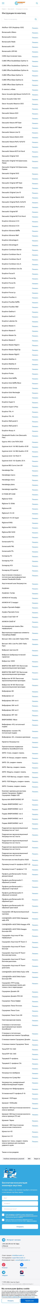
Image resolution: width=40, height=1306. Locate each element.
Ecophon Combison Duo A (11, 254)
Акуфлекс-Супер (8, 593)
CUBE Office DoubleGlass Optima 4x (15, 70)
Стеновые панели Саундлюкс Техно (15, 1044)
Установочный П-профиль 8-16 (13, 1093)
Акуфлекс (5, 588)
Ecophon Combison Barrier (12, 249)
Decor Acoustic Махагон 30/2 (13, 103)
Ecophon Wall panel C (10, 426)
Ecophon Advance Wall (10, 235)
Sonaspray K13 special (10, 570)
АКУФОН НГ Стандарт (10, 602)
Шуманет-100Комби (9, 1103)
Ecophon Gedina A (8, 311)
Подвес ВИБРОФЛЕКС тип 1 (12, 804)
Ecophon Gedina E (8, 316)
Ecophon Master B (8, 330)
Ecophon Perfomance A (10, 368)
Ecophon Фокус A (8, 430)
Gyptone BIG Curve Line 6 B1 (12, 465)
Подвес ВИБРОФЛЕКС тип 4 (12, 818)
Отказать (11, 1301)
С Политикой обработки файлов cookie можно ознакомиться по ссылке (18, 1297)
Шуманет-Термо (8, 1120)
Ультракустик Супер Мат (11, 1077)
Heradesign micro (8, 480)
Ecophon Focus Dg (9, 278)
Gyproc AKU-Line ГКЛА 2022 (12, 441)
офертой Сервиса (32, 1221)
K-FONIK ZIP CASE (8, 494)
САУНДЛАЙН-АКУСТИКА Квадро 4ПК (16, 924)
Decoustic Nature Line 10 (11, 132)
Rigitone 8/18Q (7, 522)
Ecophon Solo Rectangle (11, 392)
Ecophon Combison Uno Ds (12, 268)
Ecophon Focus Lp (8, 292)
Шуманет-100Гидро (9, 1098)
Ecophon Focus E (8, 288)
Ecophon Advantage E (10, 245)
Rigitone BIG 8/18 (8, 537)
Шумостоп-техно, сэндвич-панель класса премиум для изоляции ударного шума (15, 1143)
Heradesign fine (7, 470)
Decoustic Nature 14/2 (10, 108)
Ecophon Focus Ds (8, 283)
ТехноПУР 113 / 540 (9, 1049)
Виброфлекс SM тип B (10, 705)
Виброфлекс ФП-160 (9, 715)
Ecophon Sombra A (9, 397)
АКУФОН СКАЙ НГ (8, 621)
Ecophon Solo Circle (9, 388)
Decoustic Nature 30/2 (10, 113)
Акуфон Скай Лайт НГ (10, 617)
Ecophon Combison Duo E (11, 259)
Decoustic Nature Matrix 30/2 (12, 137)
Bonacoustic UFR (8, 46)
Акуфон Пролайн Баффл (11, 607)
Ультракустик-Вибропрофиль (13, 1088)
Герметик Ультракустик (10, 742)
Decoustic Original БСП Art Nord (14, 216)
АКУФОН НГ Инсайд (9, 598)
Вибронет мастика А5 (10, 650)
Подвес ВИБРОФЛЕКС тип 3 (12, 814)
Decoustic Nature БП (9, 146)
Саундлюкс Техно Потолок (12, 1005)
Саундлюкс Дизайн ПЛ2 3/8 (12, 996)
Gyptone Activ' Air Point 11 (11, 456)
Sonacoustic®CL (8, 541)
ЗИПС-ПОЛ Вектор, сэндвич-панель (15, 777)
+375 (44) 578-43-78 (8, 1244)
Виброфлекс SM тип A (10, 700)
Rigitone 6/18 (6, 508)
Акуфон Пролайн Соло (10, 612)
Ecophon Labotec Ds (9, 321)
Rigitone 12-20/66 (8, 503)
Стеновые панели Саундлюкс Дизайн (16, 1039)
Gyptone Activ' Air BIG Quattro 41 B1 (15, 451)
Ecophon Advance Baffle (11, 230)
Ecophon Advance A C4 (10, 226)
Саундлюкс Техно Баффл (11, 1001)
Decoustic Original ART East (12, 183)
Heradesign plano (8, 484)
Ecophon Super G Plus (10, 407)
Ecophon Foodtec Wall (10, 307)
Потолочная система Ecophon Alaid (15, 859)
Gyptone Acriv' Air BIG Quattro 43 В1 (15, 446)
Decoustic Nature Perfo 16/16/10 (13, 142)
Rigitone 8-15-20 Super (10, 518)
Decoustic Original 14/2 (10, 156)
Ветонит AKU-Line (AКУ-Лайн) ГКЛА (15, 639)
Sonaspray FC (7, 556)
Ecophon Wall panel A (10, 421)
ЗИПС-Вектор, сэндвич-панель (13, 767)
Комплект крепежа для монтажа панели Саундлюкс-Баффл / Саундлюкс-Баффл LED (14, 793)
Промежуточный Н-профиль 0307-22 (16, 864)
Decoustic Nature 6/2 (9, 118)
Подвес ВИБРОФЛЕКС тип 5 (12, 823)
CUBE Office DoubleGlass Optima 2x (15, 65)
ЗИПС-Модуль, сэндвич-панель (14, 772)
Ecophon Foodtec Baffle (11, 302)
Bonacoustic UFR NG (9, 51)
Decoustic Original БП (10, 211)
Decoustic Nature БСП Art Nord (13, 151)
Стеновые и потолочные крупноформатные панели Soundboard (12, 1027)
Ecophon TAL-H (7, 411)
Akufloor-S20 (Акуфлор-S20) (13, 27)
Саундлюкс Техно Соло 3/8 (12, 1015)
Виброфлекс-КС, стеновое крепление (16, 737)
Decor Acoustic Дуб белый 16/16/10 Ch (16, 94)
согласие (11, 1214)
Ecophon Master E (8, 340)
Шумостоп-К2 (7, 1131)
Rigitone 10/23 (7, 499)
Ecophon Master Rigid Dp (11, 349)
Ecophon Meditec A (9, 359)
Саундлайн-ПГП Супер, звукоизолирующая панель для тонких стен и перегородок (13, 985)
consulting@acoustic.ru (22, 1260)
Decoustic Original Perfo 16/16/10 (14, 202)
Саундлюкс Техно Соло (11, 1010)
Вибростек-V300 (8, 661)
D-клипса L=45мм (8, 89)
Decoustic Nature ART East (11, 123)
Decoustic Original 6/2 (10, 178)
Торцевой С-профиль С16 (11, 1063)
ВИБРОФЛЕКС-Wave (9, 719)
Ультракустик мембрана (11, 1073)
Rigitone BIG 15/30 (8, 532)
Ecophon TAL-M (8, 416)
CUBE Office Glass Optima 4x (12, 84)
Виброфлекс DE (8, 691)
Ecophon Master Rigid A (10, 345)
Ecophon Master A (8, 326)
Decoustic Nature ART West (12, 127)
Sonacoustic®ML (8, 546)
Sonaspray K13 (7, 565)
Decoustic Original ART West (12, 188)
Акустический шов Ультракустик (14, 583)
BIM (29, 1158)
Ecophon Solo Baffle (9, 378)
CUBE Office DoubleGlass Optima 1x (15, 61)
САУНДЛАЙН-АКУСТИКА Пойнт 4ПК (15, 972)
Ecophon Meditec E (9, 364)
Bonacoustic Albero (9, 32)
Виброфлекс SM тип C (10, 710)
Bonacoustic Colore (9, 37)
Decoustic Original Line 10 (11, 192)
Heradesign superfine (9, 489)
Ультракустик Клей (9, 1068)
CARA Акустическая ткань (11, 56)
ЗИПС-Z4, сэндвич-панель (12, 762)
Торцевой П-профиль (10, 1058)
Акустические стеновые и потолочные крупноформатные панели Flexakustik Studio (14, 577)
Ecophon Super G (8, 402)
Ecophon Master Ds (9, 335)
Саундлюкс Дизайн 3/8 (10, 991)
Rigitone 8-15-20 (8, 513)
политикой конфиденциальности (28, 1215)
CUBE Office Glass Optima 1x (12, 75)
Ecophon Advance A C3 (10, 221)
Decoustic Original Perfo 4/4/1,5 (13, 207)
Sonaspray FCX (7, 561)
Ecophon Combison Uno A (11, 264)
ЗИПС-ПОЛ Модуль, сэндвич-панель (16, 781)
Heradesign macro (8, 475)
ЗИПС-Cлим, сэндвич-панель (13, 753)
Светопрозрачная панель (11, 1020)
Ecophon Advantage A (10, 240)
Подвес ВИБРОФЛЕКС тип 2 (12, 809)
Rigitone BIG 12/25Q (9, 527)
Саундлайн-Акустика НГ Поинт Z (14, 942)
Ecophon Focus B (8, 273)
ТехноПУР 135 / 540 (9, 1054)
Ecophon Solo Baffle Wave (11, 383)
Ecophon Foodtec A (9, 297)
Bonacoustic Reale (8, 42)
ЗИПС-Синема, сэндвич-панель (14, 786)
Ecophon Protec (8, 373)
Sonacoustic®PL (8, 551)
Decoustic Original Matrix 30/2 (13, 197)
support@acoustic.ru (18, 1257)
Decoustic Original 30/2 (10, 173)
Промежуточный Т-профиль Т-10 (14, 869)
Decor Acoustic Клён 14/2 (11, 99)
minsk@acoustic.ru (18, 1255)
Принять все (29, 1301)
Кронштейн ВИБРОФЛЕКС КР (13, 799)
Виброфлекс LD (8, 696)
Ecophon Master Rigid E (10, 354)
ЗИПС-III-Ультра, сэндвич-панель (14, 757)
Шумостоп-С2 (7, 1136)
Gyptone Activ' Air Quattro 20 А (13, 461)
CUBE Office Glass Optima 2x (12, 80)
